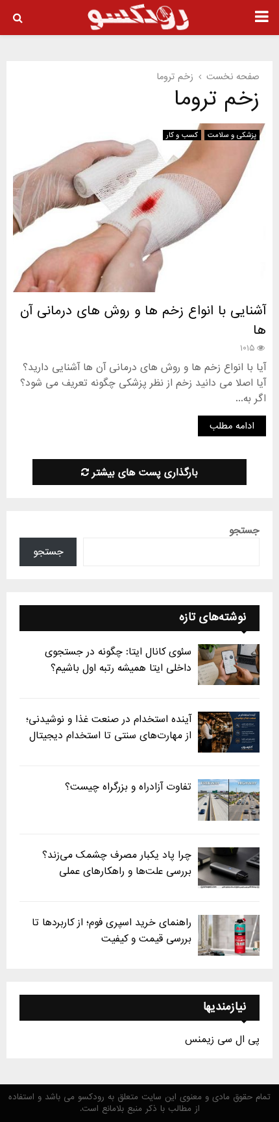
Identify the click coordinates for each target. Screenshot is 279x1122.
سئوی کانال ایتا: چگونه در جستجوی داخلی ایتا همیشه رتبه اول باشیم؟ (118, 660)
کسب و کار (182, 135)
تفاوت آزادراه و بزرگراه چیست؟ (128, 787)
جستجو (244, 530)
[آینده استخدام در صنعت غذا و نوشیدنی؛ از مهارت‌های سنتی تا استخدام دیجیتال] (229, 732)
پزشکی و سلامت (232, 135)
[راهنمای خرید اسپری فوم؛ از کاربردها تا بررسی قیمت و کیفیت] (229, 935)
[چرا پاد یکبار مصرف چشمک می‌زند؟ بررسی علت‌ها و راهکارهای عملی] (229, 867)
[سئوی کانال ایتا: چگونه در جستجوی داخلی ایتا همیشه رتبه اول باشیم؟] (229, 664)
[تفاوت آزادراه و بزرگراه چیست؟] (229, 799)
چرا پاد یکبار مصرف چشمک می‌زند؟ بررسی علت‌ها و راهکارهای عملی (116, 863)
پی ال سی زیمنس (222, 1039)
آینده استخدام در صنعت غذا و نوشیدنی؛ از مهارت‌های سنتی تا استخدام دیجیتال (108, 727)
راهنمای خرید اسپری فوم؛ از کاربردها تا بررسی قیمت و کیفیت (111, 931)
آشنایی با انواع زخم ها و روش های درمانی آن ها (143, 320)
